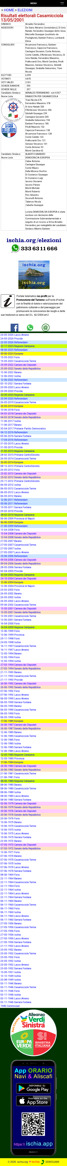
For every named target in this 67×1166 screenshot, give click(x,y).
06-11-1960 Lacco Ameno (14, 915)
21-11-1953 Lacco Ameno (14, 945)
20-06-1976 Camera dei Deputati (18, 811)
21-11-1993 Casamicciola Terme (18, 676)
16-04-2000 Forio (10, 623)
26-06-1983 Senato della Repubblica (20, 769)
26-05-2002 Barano (11, 593)
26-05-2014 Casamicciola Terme (18, 458)
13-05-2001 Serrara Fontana (15, 619)
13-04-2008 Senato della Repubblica (20, 537)
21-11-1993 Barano (11, 672)
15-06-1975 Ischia (10, 829)
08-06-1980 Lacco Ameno (14, 796)
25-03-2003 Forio (10, 589)
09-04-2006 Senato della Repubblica (20, 563)
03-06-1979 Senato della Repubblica (20, 807)
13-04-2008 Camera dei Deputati (18, 533)
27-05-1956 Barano (11, 923)
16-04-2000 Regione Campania (17, 627)
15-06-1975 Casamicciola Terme (18, 826)
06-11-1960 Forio (10, 908)
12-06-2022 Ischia (10, 376)
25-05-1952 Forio (10, 957)
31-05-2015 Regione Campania (17, 451)
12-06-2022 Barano (11, 372)
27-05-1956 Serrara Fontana (15, 942)
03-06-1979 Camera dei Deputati (18, 803)
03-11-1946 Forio (10, 990)
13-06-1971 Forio (10, 852)
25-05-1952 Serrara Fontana (15, 968)
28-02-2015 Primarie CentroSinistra (19, 454)
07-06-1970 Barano (11, 856)
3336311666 (52, 1162)
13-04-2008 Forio (10, 529)
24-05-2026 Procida (11, 338)
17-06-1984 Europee (11, 762)
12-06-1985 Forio (10, 739)
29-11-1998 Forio (10, 638)
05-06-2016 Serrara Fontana (15, 436)
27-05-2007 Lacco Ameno (14, 552)
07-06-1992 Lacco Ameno (14, 694)
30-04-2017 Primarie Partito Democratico (23, 428)
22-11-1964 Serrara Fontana (15, 897)
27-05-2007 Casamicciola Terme (18, 544)
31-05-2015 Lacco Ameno (14, 443)
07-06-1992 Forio (10, 691)
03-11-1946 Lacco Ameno (14, 998)
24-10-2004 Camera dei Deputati (18, 578)
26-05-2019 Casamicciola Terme (18, 402)
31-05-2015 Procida (11, 447)
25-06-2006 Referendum (14, 556)
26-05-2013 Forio (10, 469)
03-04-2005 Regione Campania (17, 574)
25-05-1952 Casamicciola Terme (18, 953)
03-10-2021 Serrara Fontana (15, 383)
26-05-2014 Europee (11, 462)
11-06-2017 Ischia (10, 421)
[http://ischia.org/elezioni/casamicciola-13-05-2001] (46, 327)
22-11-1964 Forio (10, 885)
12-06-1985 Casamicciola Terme (18, 736)
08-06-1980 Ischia (10, 792)
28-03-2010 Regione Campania (17, 514)
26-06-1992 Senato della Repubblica (20, 687)
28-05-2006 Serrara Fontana (15, 567)
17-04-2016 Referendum (14, 439)
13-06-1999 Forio (10, 631)
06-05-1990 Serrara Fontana (15, 702)
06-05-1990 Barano (11, 706)
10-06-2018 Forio (10, 409)
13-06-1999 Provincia (12, 634)
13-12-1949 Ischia (10, 975)
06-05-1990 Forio (10, 713)
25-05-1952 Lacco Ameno (14, 964)
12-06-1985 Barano (11, 732)
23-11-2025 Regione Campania (17, 346)
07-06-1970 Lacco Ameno (14, 867)
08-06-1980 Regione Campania (17, 781)
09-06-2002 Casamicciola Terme (18, 604)
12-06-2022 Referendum (14, 379)
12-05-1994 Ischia (10, 661)
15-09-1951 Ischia (10, 972)
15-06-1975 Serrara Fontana (15, 837)
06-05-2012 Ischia (10, 484)
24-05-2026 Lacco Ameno (14, 334)
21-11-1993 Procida (11, 679)
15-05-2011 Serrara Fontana (15, 507)
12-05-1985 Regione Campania (17, 754)
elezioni (25, 10)
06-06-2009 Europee (11, 522)
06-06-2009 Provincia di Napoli (17, 518)
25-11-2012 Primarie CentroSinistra (19, 481)
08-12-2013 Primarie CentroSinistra (19, 466)
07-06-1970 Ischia (10, 863)
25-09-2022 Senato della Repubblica (20, 368)
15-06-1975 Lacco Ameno (14, 833)
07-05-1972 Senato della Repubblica (20, 848)
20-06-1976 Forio (10, 818)
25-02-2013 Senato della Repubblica (20, 477)
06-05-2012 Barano (11, 496)
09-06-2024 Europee (11, 353)
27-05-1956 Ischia (10, 934)
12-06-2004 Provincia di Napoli (17, 586)
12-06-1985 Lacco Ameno (14, 751)
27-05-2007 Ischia (10, 548)
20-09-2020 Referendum (14, 398)
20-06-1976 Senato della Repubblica (20, 814)
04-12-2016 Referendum (14, 432)
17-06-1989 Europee (11, 721)
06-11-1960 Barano (11, 900)
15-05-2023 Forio (10, 357)
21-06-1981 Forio (10, 777)
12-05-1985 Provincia (12, 758)
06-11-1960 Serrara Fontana (15, 919)
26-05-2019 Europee (11, 406)
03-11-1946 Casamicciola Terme (18, 987)
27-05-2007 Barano (11, 541)
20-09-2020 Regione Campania (17, 394)
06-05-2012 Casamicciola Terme (18, 488)
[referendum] (33, 1032)
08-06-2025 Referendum (14, 349)
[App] (33, 1107)
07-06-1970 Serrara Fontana (15, 871)
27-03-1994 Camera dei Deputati (18, 664)
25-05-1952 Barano (11, 949)
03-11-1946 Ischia (10, 994)
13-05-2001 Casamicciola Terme (18, 616)
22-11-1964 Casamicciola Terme (18, 882)
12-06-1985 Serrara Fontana (15, 747)
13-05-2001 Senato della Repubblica (20, 612)
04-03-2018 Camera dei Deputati (18, 413)
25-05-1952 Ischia (10, 960)
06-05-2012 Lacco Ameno (14, 492)
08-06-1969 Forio (10, 874)
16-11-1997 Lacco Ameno (14, 649)
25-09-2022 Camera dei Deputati (18, 364)
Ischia (36, 1161)
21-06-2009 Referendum (14, 526)
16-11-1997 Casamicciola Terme (18, 646)
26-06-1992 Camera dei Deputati (18, 683)
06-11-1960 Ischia (10, 912)
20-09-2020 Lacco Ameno (14, 387)
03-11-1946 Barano (11, 983)
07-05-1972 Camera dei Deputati (18, 844)
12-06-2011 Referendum (14, 499)
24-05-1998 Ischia (10, 642)
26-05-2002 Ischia (10, 597)
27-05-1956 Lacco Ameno (14, 938)
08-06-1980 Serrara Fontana (15, 799)
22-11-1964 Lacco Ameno (14, 893)
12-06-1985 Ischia (10, 743)
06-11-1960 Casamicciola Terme (18, 904)
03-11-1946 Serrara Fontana (15, 1002)
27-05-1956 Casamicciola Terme (18, 927)
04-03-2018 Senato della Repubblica (20, 417)
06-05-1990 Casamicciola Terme (18, 709)
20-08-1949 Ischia (10, 979)
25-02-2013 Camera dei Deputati (18, 473)
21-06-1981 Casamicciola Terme (18, 773)
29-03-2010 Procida (11, 511)
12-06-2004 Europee (11, 582)
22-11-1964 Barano (11, 878)
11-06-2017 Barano (11, 424)
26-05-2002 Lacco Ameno (14, 601)
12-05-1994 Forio (10, 657)
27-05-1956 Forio (10, 930)
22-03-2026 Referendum (14, 342)
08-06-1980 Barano (11, 784)
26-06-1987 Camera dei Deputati (18, 724)
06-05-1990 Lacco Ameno (14, 698)
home (9, 10)
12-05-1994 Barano (11, 653)
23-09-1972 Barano (11, 841)
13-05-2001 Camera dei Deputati (18, 608)
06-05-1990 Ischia (10, 717)
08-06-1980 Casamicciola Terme (18, 788)
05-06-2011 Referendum (14, 503)
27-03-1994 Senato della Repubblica (20, 668)
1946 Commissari (10, 1005)
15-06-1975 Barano (11, 822)
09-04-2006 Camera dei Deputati (18, 559)
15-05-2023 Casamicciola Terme (18, 361)
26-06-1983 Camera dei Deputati (18, 766)
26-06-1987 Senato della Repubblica (20, 728)
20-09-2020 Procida (11, 391)
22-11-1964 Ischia (10, 889)
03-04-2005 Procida (11, 571)
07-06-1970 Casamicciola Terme (18, 859)
